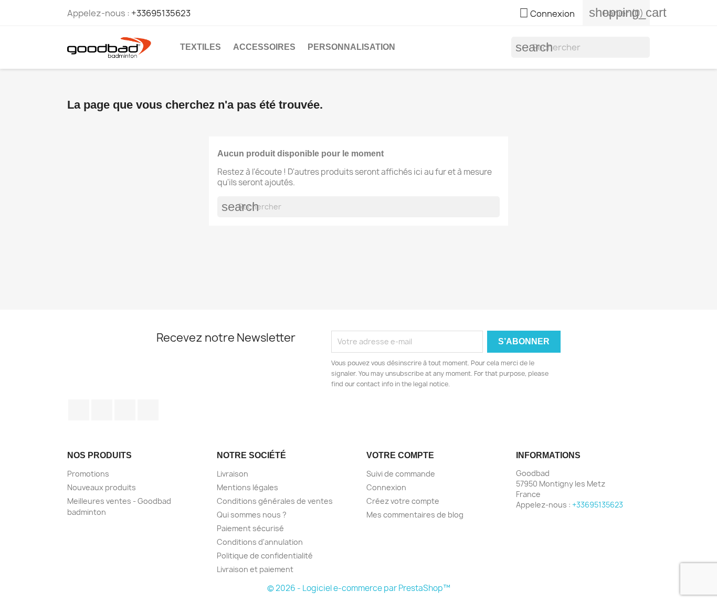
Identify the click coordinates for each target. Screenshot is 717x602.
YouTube (124, 409)
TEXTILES (200, 47)
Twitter (101, 409)
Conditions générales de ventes (275, 501)
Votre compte (400, 455)
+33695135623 (161, 13)
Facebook (78, 409)
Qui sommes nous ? (252, 515)
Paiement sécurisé (250, 528)
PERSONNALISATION (351, 47)
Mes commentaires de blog (414, 515)
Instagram (148, 409)
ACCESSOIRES (264, 47)
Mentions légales (247, 487)
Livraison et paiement (255, 569)
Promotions (88, 474)
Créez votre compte (402, 501)
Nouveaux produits (101, 487)
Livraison (232, 474)
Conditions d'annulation (260, 542)
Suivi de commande (400, 474)
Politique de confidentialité (265, 556)
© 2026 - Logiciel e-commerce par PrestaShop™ (358, 588)
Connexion (386, 487)
